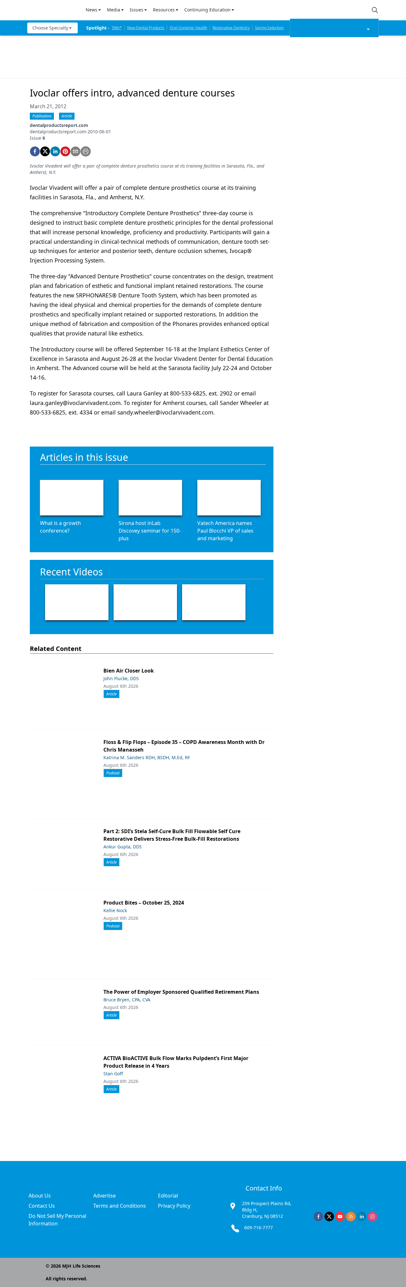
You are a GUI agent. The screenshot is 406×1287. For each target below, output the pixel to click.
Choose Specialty (50, 28)
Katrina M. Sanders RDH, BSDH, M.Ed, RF (146, 757)
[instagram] (372, 1216)
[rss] (351, 1216)
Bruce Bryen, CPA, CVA (126, 1000)
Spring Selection (269, 27)
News (91, 10)
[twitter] (45, 151)
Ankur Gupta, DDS (122, 847)
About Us (40, 1195)
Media (113, 10)
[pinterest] (65, 151)
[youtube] (340, 1216)
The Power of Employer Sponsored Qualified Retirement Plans (181, 991)
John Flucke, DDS (121, 678)
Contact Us (42, 1205)
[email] (75, 151)
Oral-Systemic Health (188, 27)
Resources (164, 10)
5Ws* (117, 27)
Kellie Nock (115, 910)
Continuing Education (207, 10)
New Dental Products (145, 27)
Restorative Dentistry (231, 27)
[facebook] (35, 151)
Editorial (168, 1195)
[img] (52, 10)
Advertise (104, 1195)
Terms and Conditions (119, 1205)
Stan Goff (113, 1074)
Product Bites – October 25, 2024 (143, 902)
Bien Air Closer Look (128, 670)
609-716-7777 (258, 1227)
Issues (136, 10)
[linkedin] (55, 151)
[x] (329, 1216)
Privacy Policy (174, 1205)
